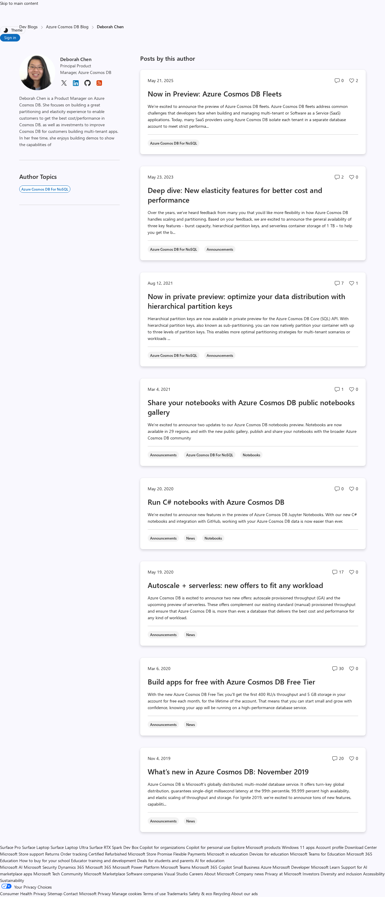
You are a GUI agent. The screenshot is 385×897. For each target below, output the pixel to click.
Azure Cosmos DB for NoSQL (44, 189)
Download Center (361, 847)
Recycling (221, 893)
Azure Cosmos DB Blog (67, 26)
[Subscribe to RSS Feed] (99, 85)
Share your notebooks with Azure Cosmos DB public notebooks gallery (251, 407)
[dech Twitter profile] (63, 85)
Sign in (10, 37)
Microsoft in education (227, 854)
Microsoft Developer (291, 867)
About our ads (244, 893)
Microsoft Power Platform (135, 867)
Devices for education (269, 854)
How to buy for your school (44, 860)
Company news (250, 874)
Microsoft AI (11, 867)
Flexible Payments (189, 854)
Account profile (329, 847)
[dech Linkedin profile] (75, 85)
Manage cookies (127, 893)
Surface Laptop (35, 847)
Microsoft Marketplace (104, 874)
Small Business (246, 867)
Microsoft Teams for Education (317, 854)
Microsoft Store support (22, 854)
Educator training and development (103, 860)
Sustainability (12, 880)
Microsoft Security (40, 867)
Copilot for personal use (208, 847)
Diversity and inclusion (341, 874)
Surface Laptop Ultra (69, 847)
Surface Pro (10, 847)
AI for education (209, 860)
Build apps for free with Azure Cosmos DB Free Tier (231, 681)
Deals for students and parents (165, 860)
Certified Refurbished (107, 854)
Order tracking (73, 854)
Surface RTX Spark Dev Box (113, 847)
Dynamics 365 (71, 867)
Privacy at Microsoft (283, 874)
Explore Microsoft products (256, 847)
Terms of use (154, 893)
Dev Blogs (28, 26)
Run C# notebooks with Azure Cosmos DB (216, 502)
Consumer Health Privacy (23, 893)
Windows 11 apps (298, 847)
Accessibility (374, 874)
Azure (266, 867)
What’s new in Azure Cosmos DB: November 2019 (228, 771)
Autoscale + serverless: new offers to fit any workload (235, 585)
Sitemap (55, 893)
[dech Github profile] (87, 85)
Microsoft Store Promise (150, 854)
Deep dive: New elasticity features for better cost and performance (235, 194)
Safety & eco (200, 893)
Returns (52, 854)
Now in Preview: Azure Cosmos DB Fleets (215, 93)
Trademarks (177, 893)
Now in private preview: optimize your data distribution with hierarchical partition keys (246, 301)
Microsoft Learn (325, 867)
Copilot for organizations (162, 847)
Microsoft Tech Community (58, 874)
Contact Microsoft (80, 893)
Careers (196, 874)
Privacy (105, 893)
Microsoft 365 (98, 867)
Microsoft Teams (175, 867)
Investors (311, 874)
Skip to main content (19, 3)
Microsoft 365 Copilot (212, 867)
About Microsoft (219, 874)
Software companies (144, 874)
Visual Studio (176, 874)
